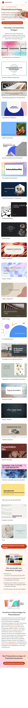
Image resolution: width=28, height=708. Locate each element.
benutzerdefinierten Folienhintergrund (16, 635)
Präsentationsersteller (11, 7)
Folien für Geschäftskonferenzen (9, 643)
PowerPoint (8, 2)
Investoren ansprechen (14, 626)
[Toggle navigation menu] (26, 2)
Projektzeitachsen (12, 642)
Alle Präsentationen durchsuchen (12, 23)
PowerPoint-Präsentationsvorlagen (12, 575)
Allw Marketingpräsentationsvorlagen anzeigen (13, 546)
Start (3, 7)
